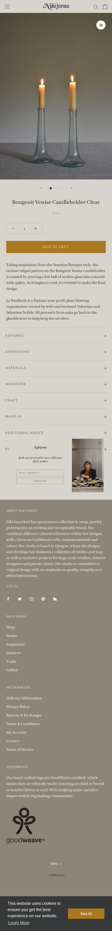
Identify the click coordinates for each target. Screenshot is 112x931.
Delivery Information (24, 698)
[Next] (71, 188)
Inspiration (15, 644)
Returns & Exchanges (24, 715)
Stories (11, 636)
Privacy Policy (18, 707)
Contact (13, 741)
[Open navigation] (7, 7)
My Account (16, 732)
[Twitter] (20, 599)
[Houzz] (55, 599)
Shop (10, 627)
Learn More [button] (18, 923)
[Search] (96, 6)
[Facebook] (8, 599)
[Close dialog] (99, 442)
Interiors (13, 653)
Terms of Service (20, 749)
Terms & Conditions (23, 724)
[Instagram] (31, 599)
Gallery (12, 670)
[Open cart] (105, 6)
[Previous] (41, 188)
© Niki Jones (56, 875)
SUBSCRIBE (40, 480)
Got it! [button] (86, 914)
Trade (11, 661)
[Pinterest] (43, 599)
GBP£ (53, 863)
